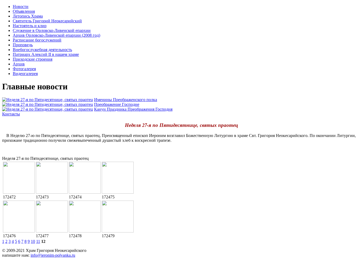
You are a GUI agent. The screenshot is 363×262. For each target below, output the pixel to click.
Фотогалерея (24, 68)
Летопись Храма (28, 16)
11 (38, 241)
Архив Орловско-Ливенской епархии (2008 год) (56, 35)
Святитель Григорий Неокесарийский (47, 21)
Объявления (24, 11)
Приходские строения (32, 59)
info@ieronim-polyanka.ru (53, 255)
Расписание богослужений (37, 40)
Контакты (11, 114)
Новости (20, 6)
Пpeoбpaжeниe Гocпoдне (116, 104)
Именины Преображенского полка (125, 99)
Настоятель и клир (30, 25)
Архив (19, 64)
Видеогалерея (25, 73)
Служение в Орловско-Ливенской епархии (52, 30)
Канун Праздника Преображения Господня (133, 109)
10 (33, 241)
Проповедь (23, 45)
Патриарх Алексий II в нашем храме (46, 54)
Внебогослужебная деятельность (42, 49)
